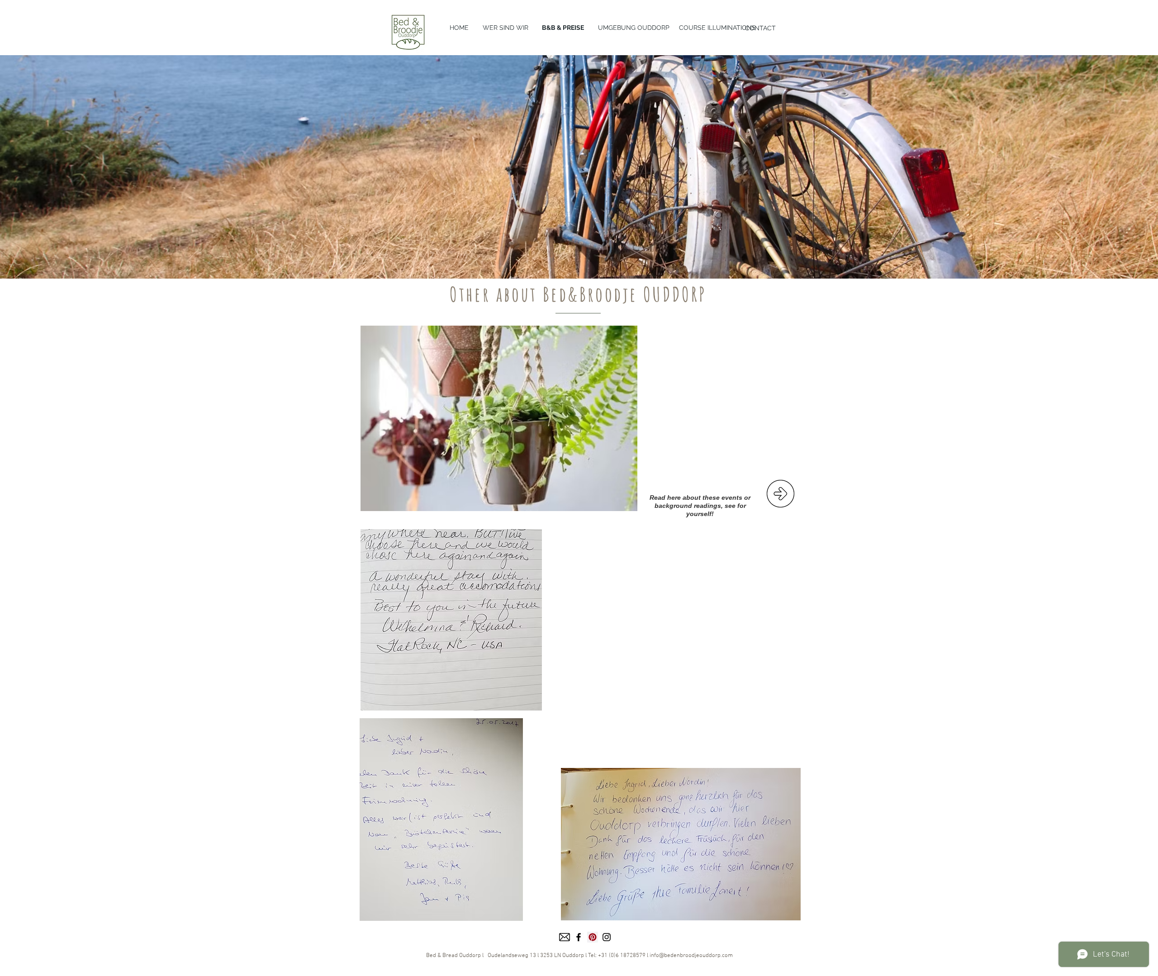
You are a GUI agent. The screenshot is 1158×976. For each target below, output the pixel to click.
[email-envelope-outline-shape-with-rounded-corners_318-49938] (564, 937)
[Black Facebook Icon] (578, 937)
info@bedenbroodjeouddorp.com (691, 955)
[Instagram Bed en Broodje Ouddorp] (606, 937)
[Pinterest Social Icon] (592, 937)
